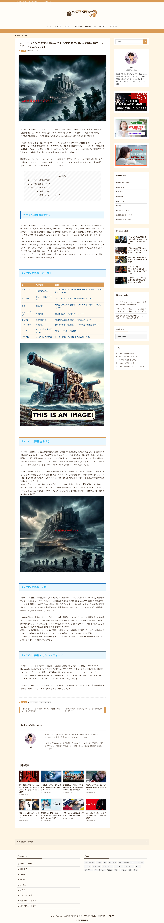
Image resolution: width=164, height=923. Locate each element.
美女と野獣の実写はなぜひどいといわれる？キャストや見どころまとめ (130, 317)
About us (59, 916)
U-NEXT (23, 50)
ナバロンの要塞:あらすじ (41, 188)
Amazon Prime (123, 182)
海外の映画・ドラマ (125, 220)
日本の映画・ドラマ (125, 215)
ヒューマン (42, 702)
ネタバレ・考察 (123, 210)
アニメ (133, 862)
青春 (130, 870)
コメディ (87, 866)
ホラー (138, 866)
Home (52, 916)
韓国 (135, 870)
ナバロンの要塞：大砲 (40, 191)
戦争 (49, 702)
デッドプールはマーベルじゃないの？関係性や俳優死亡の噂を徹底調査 (131, 303)
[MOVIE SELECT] (82, 13)
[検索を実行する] (145, 41)
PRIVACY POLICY (90, 916)
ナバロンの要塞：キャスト (41, 184)
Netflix (120, 192)
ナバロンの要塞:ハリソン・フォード (45, 195)
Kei (30, 747)
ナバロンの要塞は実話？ (41, 180)
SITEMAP (110, 916)
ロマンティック (100, 870)
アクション (34, 702)
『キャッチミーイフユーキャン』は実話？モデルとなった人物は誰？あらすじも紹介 (131, 310)
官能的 (109, 870)
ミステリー (88, 870)
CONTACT (101, 916)
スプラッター (107, 866)
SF (105, 862)
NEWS (120, 196)
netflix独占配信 (89, 862)
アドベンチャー (123, 862)
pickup (99, 862)
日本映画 (123, 870)
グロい (140, 862)
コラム (120, 206)
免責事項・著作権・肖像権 (73, 916)
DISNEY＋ (122, 187)
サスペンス (96, 866)
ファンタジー (128, 866)
